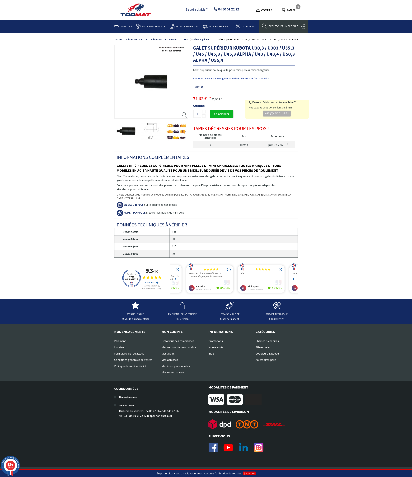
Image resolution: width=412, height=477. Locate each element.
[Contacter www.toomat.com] (277, 308)
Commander (221, 114)
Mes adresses (169, 360)
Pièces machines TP (153, 26)
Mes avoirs (168, 353)
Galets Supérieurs (201, 39)
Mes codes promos (172, 372)
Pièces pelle (263, 347)
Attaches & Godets (187, 26)
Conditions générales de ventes (133, 360)
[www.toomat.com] (135, 10)
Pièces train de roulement (164, 39)
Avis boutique (135, 314)
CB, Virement (182, 318)
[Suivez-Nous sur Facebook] (213, 447)
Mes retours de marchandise (178, 347)
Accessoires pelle (220, 26)
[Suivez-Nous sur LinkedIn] (243, 447)
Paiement (120, 341)
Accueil (118, 39)
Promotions (215, 341)
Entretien (248, 26)
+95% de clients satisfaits (135, 318)
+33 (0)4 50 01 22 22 (277, 113)
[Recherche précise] (303, 26)
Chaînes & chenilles (267, 341)
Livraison (119, 347)
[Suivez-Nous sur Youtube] (228, 447)
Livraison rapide (229, 314)
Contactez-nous (128, 397)
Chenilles (126, 26)
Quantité (199, 106)
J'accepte (249, 473)
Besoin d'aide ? (197, 9)
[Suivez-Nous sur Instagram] (258, 447)
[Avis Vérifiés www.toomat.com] (135, 308)
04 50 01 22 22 (276, 318)
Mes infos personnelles (175, 366)
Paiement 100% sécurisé (182, 314)
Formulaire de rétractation (130, 353)
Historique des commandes (177, 341)
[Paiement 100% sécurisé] (182, 308)
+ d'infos (198, 86)
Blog (211, 353)
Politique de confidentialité (130, 366)
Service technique (277, 314)
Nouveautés (215, 347)
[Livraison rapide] (229, 308)
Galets (185, 39)
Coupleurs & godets (268, 353)
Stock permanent (229, 318)
